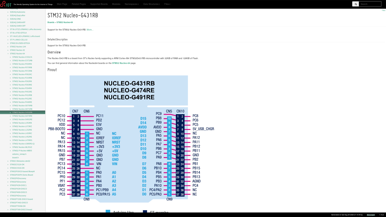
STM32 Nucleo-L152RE (22, 130)
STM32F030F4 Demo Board (21, 175)
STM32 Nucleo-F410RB (22, 95)
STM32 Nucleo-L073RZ (22, 126)
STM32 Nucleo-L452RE (22, 137)
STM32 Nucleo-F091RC (22, 74)
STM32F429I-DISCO (18, 189)
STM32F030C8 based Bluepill (22, 171)
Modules (116, 3)
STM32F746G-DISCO (19, 203)
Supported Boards (99, 3)
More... (90, 29)
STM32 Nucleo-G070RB (22, 106)
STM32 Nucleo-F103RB (22, 78)
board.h (15, 158)
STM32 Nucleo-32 (17, 50)
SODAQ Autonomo (17, 12)
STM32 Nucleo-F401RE (22, 92)
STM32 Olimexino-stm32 (20, 161)
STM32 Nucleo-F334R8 (22, 88)
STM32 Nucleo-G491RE (22, 119)
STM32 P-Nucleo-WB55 (22, 151)
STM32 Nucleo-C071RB (22, 61)
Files (166, 3)
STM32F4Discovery (18, 196)
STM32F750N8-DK (18, 206)
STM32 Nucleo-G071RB (22, 109)
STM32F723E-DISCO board (21, 199)
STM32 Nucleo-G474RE (22, 116)
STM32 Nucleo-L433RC (22, 133)
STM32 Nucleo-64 (17, 54)
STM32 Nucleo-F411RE (22, 99)
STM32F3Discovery (18, 182)
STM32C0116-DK (17, 165)
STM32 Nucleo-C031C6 (22, 57)
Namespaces (131, 3)
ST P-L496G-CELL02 (18, 40)
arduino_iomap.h (19, 154)
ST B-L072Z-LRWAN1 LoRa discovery (25, 29)
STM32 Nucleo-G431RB (22, 113)
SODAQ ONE (15, 19)
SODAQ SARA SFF (17, 26)
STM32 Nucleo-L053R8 (22, 123)
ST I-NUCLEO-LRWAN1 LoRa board (25, 36)
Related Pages (79, 3)
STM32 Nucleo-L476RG (22, 140)
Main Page (62, 3)
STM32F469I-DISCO (18, 192)
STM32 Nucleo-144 (18, 47)
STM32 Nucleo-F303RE (22, 85)
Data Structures (150, 3)
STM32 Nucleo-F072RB (22, 71)
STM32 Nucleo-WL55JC (22, 147)
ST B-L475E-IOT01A (18, 33)
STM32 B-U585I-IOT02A (20, 43)
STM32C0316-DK (17, 168)
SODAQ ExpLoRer (17, 15)
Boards (50, 22)
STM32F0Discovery (18, 178)
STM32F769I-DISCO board (21, 210)
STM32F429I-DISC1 (18, 185)
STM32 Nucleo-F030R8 (22, 64)
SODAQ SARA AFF (17, 22)
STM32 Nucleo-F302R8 (22, 81)
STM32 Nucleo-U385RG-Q (23, 144)
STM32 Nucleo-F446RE (22, 102)
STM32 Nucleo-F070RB (22, 67)
